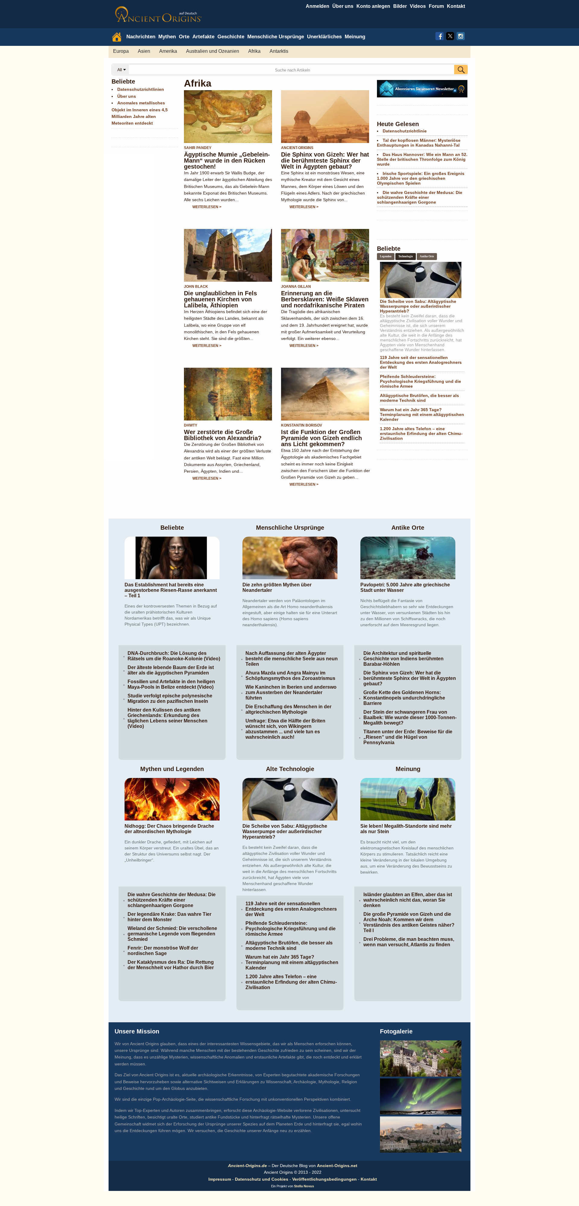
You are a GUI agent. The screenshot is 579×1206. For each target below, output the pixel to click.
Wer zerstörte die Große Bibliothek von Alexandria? (222, 435)
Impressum (219, 1179)
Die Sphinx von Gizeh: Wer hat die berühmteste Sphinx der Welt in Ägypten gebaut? (325, 160)
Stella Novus (304, 1186)
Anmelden (317, 6)
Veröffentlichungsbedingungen (324, 1179)
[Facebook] (439, 35)
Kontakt (369, 1179)
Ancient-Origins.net (337, 1165)
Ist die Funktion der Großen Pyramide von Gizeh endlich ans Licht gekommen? (321, 438)
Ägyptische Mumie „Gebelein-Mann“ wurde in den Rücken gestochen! (227, 160)
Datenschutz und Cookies (261, 1179)
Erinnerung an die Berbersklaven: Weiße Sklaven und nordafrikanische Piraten (325, 299)
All (120, 69)
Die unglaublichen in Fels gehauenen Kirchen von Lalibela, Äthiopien (220, 299)
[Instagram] (461, 35)
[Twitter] (450, 35)
